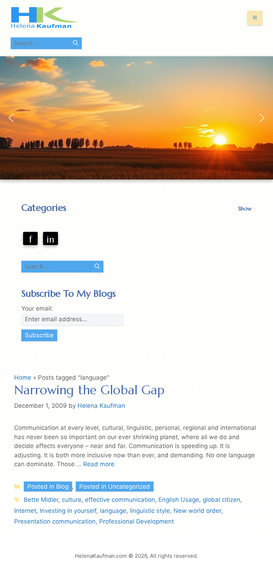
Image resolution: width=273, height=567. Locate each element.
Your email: (37, 308)
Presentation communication (55, 521)
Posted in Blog (48, 486)
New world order (197, 510)
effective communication (120, 499)
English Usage (179, 499)
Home (22, 377)
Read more (98, 464)
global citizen (221, 499)
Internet (25, 510)
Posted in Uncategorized (114, 486)
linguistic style (150, 510)
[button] (11, 118)
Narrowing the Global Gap (89, 390)
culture (71, 499)
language (113, 510)
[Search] (75, 43)
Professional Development (136, 521)
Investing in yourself (68, 510)
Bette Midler (41, 499)
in (50, 239)
